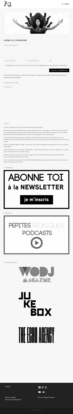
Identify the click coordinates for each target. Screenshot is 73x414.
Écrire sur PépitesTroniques (46, 397)
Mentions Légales (10, 397)
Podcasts (7, 386)
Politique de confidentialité (13, 399)
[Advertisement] (36, 104)
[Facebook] (39, 387)
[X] (46, 387)
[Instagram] (43, 387)
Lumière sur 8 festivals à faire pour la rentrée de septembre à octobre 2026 (23, 127)
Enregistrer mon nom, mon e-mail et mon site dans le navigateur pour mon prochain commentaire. (36, 65)
